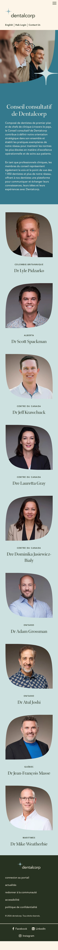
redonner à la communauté (21, 892)
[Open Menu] (54, 3)
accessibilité (12, 900)
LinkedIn (41, 929)
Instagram (28, 936)
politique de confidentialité (21, 907)
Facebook (21, 929)
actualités (10, 885)
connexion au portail (17, 878)
